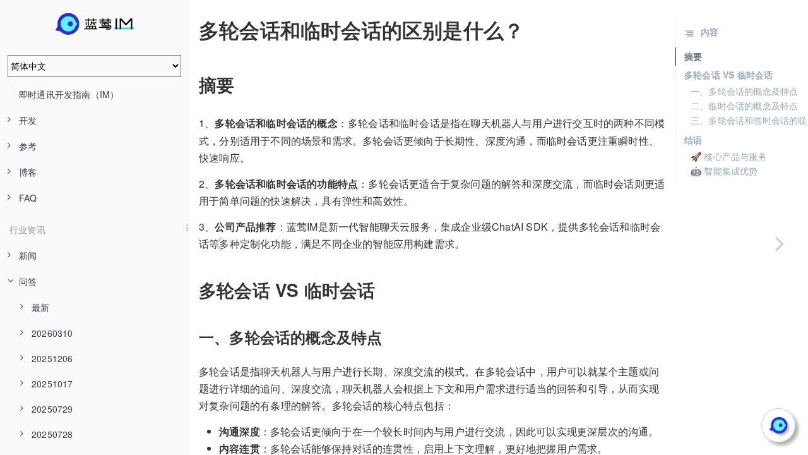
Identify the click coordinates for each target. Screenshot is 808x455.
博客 (28, 172)
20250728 (52, 434)
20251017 (52, 383)
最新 (40, 307)
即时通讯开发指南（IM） (69, 94)
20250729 (52, 409)
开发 (28, 120)
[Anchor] (190, 30)
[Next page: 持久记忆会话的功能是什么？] (779, 243)
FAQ (28, 197)
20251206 (52, 358)
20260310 (52, 333)
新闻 (28, 255)
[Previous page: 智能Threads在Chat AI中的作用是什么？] (217, 243)
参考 (28, 146)
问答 (28, 281)
